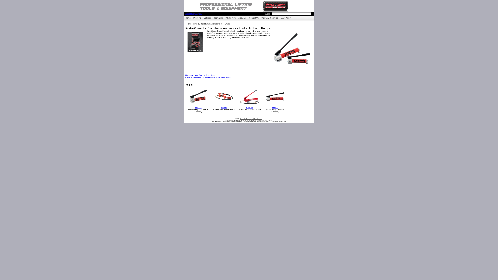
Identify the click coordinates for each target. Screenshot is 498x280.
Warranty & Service (269, 18)
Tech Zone (218, 18)
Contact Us (254, 18)
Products (197, 18)
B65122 (198, 108)
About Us (242, 18)
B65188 (249, 108)
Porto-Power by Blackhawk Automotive (203, 24)
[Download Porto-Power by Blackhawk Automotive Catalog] (195, 42)
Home (188, 18)
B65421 (275, 108)
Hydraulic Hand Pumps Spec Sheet (200, 75)
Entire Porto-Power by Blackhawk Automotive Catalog (208, 77)
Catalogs (207, 18)
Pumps (227, 24)
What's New (231, 18)
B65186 (224, 108)
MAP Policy (286, 18)
